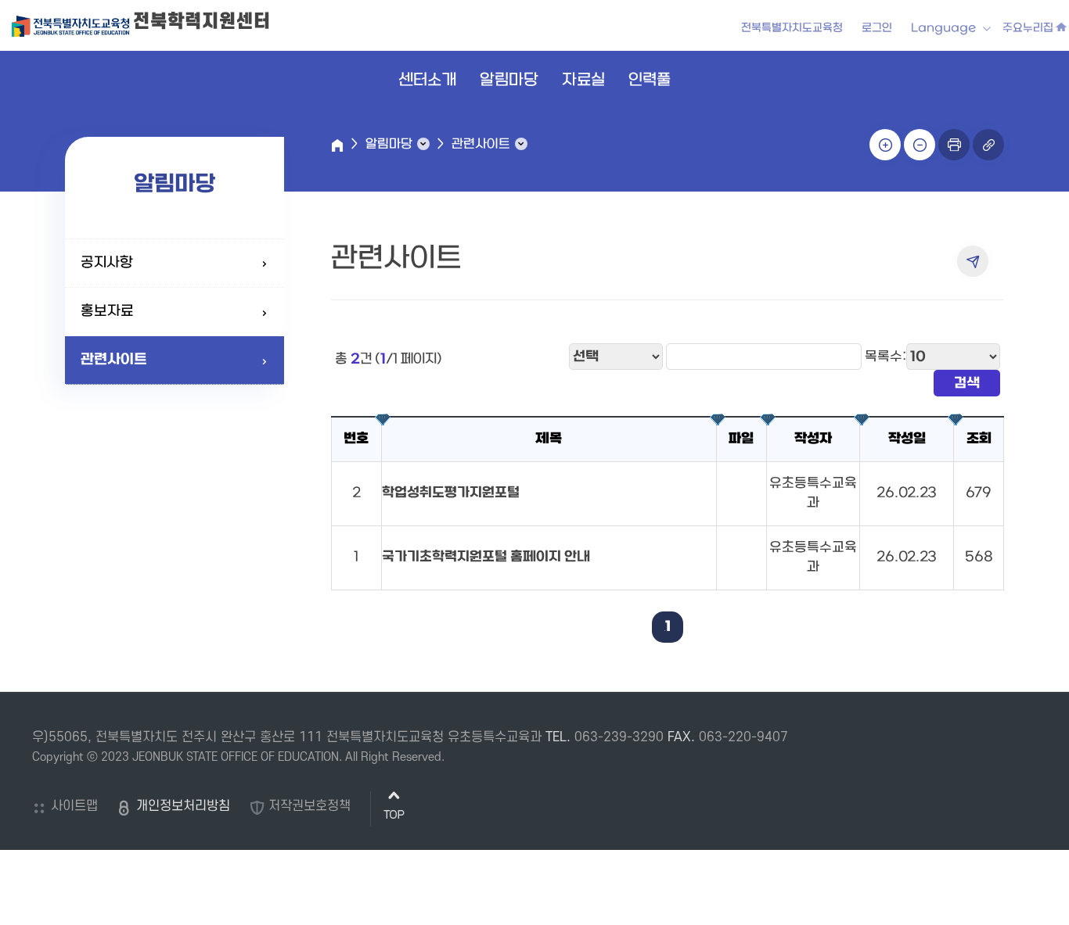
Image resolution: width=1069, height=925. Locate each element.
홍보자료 (107, 311)
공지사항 (107, 263)
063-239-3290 (619, 737)
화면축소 (919, 144)
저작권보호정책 (309, 806)
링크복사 (988, 144)
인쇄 (954, 144)
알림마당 (509, 80)
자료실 (583, 80)
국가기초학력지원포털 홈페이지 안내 (486, 557)
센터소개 (427, 80)
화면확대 (885, 144)
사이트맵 (74, 806)
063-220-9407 (743, 737)
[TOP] (394, 808)
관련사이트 (114, 360)
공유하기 (972, 261)
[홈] (337, 145)
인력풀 (649, 80)
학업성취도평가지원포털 (451, 493)
